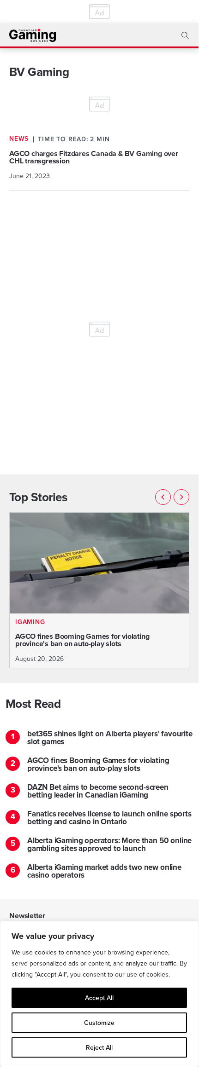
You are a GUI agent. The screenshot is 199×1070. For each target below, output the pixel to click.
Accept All (99, 997)
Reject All (99, 1047)
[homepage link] (32, 35)
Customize (99, 1022)
